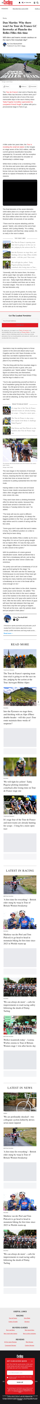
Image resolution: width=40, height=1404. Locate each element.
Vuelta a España (13, 1321)
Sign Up (20, 1382)
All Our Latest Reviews (10, 1342)
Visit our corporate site (26, 1396)
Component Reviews (10, 1345)
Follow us (23, 86)
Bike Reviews (29, 1342)
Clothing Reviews (29, 1345)
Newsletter (33, 86)
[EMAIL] (17, 619)
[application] (20, 192)
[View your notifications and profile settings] (19, 3)
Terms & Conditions (18, 1390)
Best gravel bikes (29, 1330)
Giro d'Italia (27, 1318)
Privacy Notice (26, 332)
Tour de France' (12, 92)
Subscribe (28, 2)
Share (7, 86)
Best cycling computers (29, 1333)
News (23, 46)
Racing (5, 18)
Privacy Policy (26, 1389)
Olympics (27, 1321)
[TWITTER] (14, 619)
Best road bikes (10, 1330)
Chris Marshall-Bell (15, 44)
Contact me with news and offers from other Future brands (20, 1377)
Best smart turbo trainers (10, 1333)
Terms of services (24, 330)
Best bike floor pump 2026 (20, 8)
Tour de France (13, 1318)
